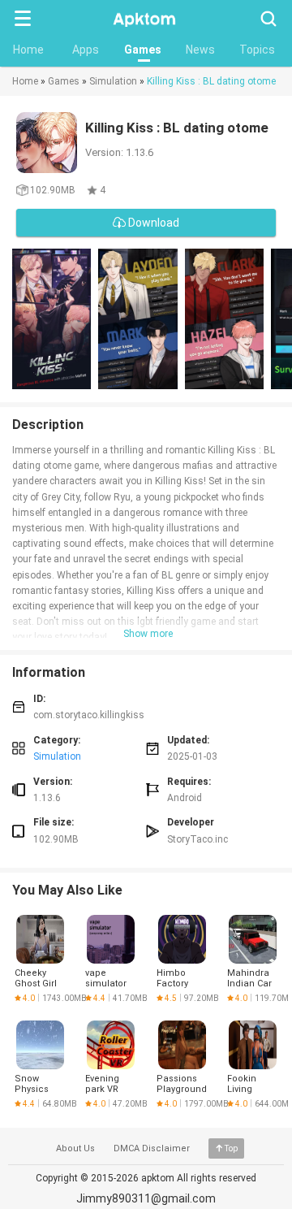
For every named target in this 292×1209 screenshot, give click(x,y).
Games (142, 49)
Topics (257, 49)
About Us (75, 1148)
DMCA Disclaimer (152, 1148)
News (200, 49)
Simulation (113, 81)
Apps (85, 49)
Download (152, 222)
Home (28, 49)
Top (231, 1148)
